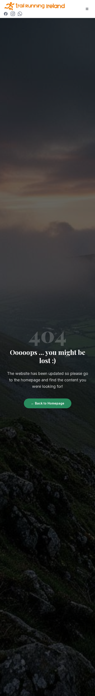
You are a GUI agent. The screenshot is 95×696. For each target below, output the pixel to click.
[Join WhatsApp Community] (20, 14)
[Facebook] (6, 14)
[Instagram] (13, 14)
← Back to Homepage (47, 403)
